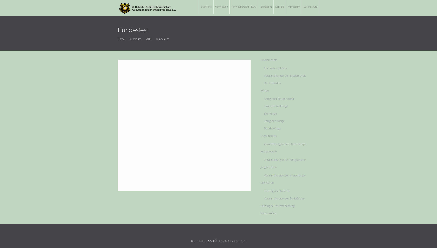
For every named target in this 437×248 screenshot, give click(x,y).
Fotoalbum (135, 39)
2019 (148, 39)
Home (121, 39)
